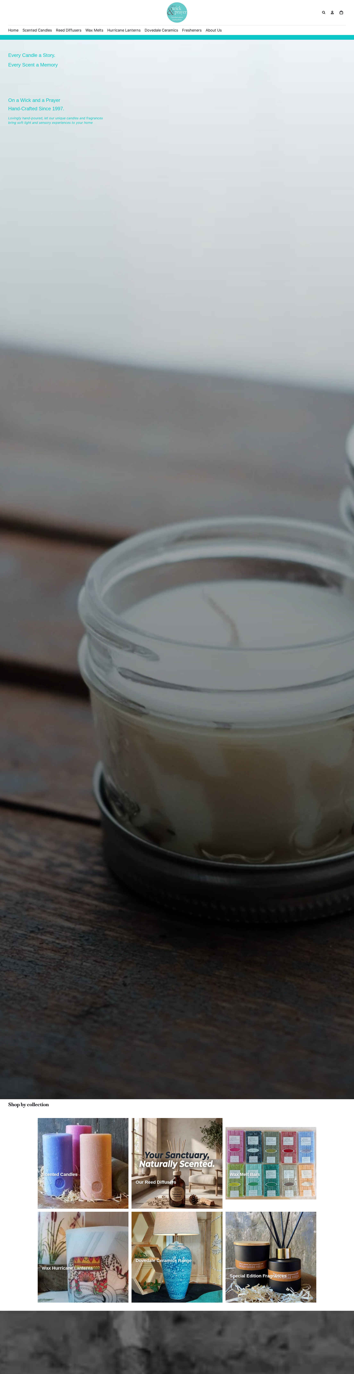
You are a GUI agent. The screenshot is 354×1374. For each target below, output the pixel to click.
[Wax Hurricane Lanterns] (83, 1257)
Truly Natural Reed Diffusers (188, 1196)
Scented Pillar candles (95, 1188)
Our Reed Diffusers (150, 1196)
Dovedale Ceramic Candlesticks (159, 1297)
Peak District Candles (58, 1196)
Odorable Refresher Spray (276, 1297)
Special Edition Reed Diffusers (158, 1203)
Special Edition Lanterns (61, 1289)
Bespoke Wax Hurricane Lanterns (67, 1297)
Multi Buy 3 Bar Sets (245, 1203)
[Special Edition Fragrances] (271, 1257)
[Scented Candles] (83, 1163)
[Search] (323, 12)
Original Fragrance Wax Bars (251, 1188)
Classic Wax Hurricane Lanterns (66, 1282)
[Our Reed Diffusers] (177, 1163)
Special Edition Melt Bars (292, 1196)
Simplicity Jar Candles (59, 1188)
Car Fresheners (242, 1297)
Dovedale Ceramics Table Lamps (160, 1274)
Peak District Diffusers (200, 1203)
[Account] (332, 12)
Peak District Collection (247, 1289)
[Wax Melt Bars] (271, 1163)
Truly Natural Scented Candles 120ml (69, 1203)
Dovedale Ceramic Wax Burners (159, 1289)
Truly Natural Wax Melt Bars (250, 1196)
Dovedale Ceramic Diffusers (156, 1282)
